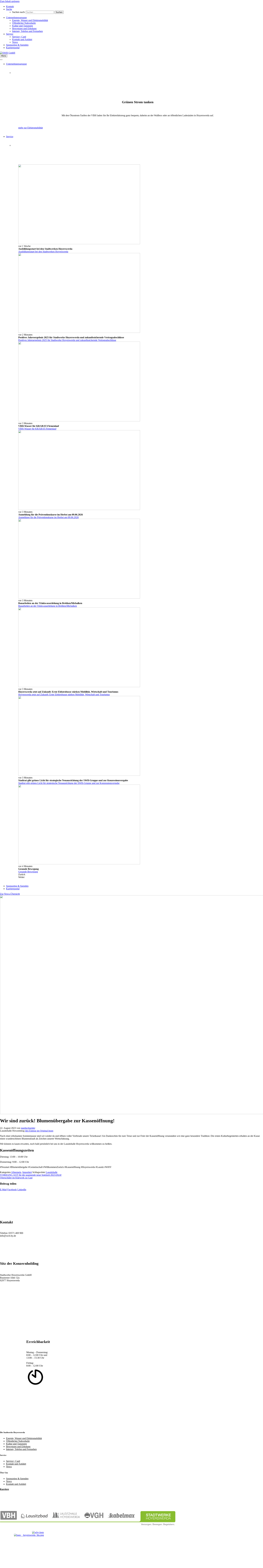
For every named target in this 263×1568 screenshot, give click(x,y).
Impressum (11, 1561)
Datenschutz (12, 1558)
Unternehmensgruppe (16, 17)
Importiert (27, 1172)
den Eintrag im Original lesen (39, 1130)
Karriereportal (12, 47)
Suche (9, 9)
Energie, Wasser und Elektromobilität (30, 20)
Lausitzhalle (51, 1172)
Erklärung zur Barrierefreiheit (20, 1556)
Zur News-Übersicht (10, 894)
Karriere (4, 1489)
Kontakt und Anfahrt (22, 39)
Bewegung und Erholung (24, 28)
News (15, 42)
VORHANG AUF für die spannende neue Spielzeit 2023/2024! (30, 1175)
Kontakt (10, 6)
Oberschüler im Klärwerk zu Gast (16, 1177)
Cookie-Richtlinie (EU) (17, 1564)
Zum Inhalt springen (9, 1)
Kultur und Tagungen (22, 25)
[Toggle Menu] (1, 59)
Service (9, 34)
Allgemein (16, 1172)
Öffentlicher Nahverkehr (24, 23)
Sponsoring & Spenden (17, 45)
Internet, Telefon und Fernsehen (27, 31)
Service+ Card (19, 36)
